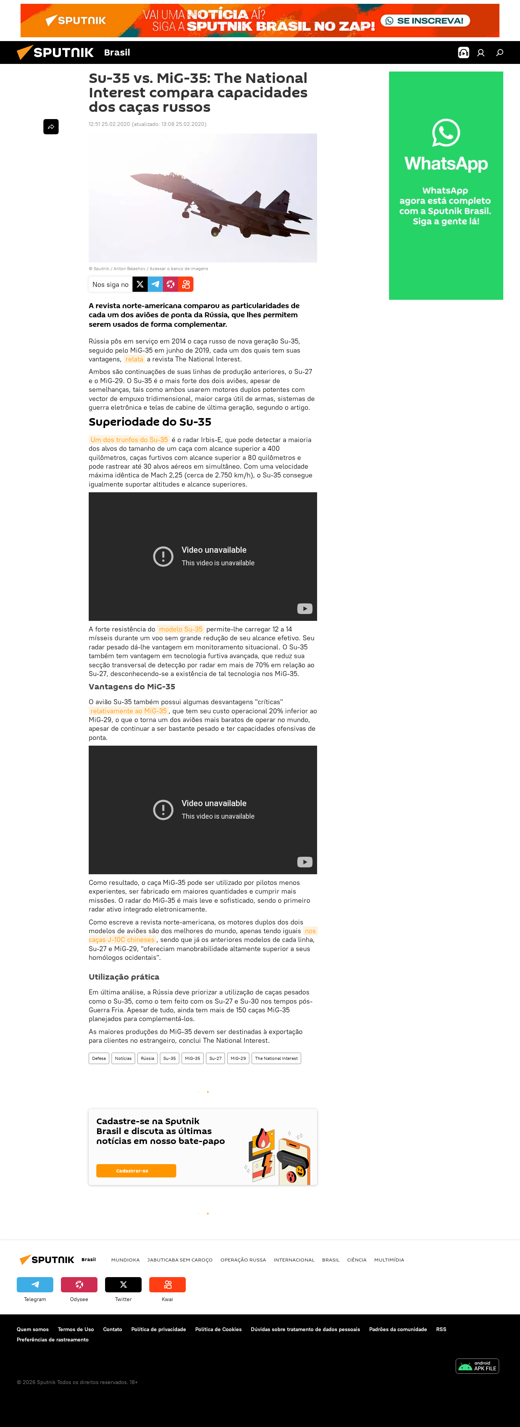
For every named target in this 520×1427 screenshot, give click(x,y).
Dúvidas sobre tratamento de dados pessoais (305, 1329)
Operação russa (243, 1259)
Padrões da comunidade (398, 1329)
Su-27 (215, 1058)
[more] (51, 126)
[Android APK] (477, 1367)
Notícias (123, 1058)
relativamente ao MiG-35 (129, 710)
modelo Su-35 (181, 629)
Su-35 (169, 1058)
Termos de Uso (76, 1329)
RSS (441, 1329)
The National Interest (276, 1058)
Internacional (294, 1259)
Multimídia (389, 1259)
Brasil (331, 1259)
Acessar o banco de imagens (179, 268)
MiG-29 (238, 1058)
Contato (112, 1329)
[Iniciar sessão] (480, 52)
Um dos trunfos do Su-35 (129, 439)
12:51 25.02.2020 (109, 124)
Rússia (147, 1058)
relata (134, 359)
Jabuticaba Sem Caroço (180, 1259)
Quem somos (33, 1329)
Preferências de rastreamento (53, 1339)
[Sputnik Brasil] (58, 62)
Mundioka (125, 1259)
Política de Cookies (218, 1329)
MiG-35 (192, 1058)
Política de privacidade (158, 1329)
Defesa (99, 1058)
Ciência (357, 1259)
